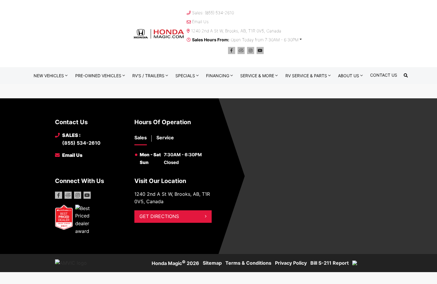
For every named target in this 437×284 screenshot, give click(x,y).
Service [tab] (165, 138)
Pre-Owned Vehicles (98, 75)
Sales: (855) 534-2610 (213, 12)
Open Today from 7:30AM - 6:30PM (264, 39)
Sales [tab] (140, 138)
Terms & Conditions (248, 263)
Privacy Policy (291, 263)
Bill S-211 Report (329, 263)
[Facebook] (231, 50)
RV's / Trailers (148, 75)
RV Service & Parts (306, 75)
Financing (217, 75)
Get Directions (159, 216)
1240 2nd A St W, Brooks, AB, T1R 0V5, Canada (236, 30)
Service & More (257, 75)
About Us (348, 75)
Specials (185, 75)
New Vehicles (49, 75)
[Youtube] (260, 50)
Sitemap (212, 263)
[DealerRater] (241, 50)
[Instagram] (250, 50)
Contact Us (383, 75)
